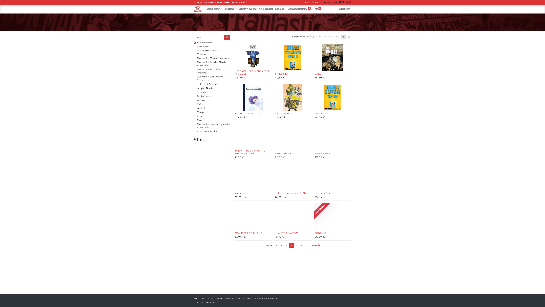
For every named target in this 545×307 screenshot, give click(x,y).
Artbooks (202, 92)
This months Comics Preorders (207, 52)
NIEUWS (211, 299)
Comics (201, 100)
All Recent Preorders (208, 84)
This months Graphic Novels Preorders (211, 63)
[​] (339, 2)
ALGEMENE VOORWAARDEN (266, 299)
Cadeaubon (202, 46)
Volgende (315, 245)
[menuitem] (248, 9)
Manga (200, 112)
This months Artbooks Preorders (208, 71)
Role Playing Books (207, 131)
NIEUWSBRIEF (332, 2)
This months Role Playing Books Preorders (213, 125)
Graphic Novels (205, 88)
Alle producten (204, 42)
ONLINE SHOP (199, 299)
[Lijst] (348, 37)
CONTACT (316, 2)
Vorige (269, 245)
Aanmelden (344, 9)
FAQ (307, 2)
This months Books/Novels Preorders (210, 78)
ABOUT (219, 299)
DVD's (200, 104)
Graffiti (201, 108)
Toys (199, 120)
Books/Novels (204, 96)
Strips (200, 116)
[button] (322, 37)
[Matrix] (343, 37)
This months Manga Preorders (213, 58)
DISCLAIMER (247, 299)
